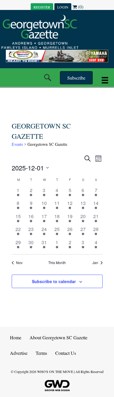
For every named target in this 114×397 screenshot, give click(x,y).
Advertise (18, 353)
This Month (57, 262)
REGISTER (42, 7)
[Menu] (105, 79)
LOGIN (62, 7)
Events (17, 144)
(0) (80, 7)
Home (15, 337)
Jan (95, 262)
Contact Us (65, 353)
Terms (41, 353)
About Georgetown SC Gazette (58, 337)
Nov (19, 262)
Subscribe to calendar (54, 281)
